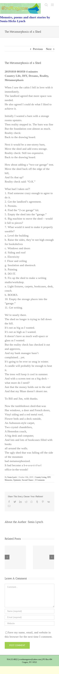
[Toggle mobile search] (46, 4)
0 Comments (40, 480)
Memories (8, 480)
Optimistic (17, 480)
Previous (38, 49)
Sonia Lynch (12, 477)
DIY (49, 477)
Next (48, 49)
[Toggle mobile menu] (52, 4)
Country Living (40, 477)
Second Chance (27, 480)
